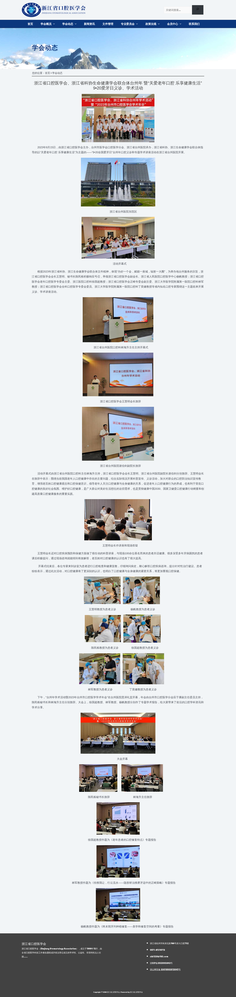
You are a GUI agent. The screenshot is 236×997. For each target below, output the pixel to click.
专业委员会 (128, 23)
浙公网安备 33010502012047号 (165, 969)
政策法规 (150, 23)
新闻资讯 (89, 23)
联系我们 (194, 23)
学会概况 (46, 23)
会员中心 (172, 23)
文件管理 (107, 23)
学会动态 (67, 23)
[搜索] (197, 10)
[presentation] (53, 24)
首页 (30, 23)
